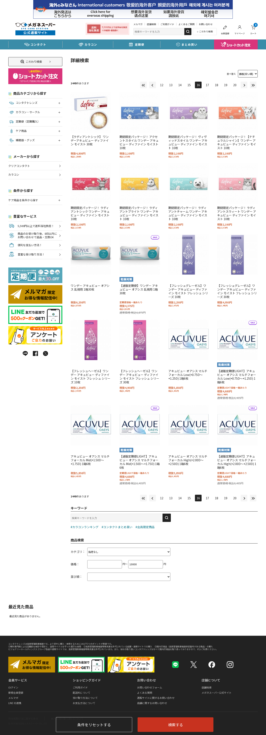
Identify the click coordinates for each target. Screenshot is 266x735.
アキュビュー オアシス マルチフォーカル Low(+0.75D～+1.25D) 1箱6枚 (187, 374)
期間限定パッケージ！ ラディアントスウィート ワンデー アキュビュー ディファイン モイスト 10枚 (236, 213)
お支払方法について (84, 702)
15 (189, 85)
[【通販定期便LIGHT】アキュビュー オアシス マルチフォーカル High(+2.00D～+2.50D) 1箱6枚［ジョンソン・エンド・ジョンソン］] (237, 425)
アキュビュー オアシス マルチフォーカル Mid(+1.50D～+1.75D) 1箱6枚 (90, 460)
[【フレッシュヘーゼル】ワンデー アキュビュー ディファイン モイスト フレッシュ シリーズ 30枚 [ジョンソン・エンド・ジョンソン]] (139, 340)
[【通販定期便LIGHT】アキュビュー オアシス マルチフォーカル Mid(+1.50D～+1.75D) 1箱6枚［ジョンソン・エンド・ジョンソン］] (139, 425)
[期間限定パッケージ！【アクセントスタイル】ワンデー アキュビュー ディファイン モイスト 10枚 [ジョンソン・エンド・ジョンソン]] (139, 112)
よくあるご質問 (187, 24)
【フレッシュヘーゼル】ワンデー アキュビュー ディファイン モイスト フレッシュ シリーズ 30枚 (139, 376)
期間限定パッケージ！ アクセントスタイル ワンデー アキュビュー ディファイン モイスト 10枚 (139, 142)
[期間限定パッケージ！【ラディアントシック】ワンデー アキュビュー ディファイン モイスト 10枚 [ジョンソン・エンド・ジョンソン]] (91, 183)
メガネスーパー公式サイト (217, 692)
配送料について (81, 692)
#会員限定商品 (145, 527)
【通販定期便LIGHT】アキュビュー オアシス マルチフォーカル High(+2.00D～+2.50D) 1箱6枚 (236, 462)
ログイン (13, 687)
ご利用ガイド (167, 24)
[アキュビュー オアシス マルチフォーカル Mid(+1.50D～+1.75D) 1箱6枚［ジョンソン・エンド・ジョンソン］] (91, 425)
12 (161, 85)
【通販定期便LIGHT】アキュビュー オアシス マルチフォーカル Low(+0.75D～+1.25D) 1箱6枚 (236, 376)
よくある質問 (144, 692)
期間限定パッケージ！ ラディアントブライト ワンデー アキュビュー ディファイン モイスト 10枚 (138, 213)
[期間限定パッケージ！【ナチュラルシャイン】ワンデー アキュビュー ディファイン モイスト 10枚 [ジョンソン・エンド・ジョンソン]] (237, 112)
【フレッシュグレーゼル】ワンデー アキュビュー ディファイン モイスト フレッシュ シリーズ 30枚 (237, 291)
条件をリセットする (94, 724)
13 (170, 85)
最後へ (253, 85)
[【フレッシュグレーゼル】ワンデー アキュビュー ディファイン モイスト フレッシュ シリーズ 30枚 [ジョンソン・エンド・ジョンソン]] (237, 254)
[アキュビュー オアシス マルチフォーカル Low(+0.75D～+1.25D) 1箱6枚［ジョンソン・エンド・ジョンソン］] (188, 340)
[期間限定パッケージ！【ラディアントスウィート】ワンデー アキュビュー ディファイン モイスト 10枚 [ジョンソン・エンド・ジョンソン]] (237, 183)
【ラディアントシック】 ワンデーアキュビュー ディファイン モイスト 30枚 (90, 140)
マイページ (239, 33)
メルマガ (138, 24)
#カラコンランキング (85, 527)
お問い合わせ (206, 24)
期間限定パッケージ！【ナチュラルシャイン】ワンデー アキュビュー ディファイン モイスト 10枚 (236, 142)
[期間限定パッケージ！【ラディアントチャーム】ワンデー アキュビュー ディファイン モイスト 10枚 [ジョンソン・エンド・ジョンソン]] (188, 183)
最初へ (143, 85)
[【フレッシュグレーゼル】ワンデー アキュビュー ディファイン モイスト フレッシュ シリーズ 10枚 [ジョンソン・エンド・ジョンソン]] (188, 254)
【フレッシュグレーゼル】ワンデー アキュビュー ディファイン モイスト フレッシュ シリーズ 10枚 (188, 291)
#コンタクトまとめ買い (117, 527)
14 (180, 85)
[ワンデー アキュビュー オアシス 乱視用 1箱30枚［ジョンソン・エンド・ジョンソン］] (91, 254)
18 (216, 85)
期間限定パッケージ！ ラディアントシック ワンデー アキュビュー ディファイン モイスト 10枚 (90, 213)
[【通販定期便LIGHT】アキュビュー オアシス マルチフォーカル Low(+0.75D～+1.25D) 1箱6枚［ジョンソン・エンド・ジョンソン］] (237, 340)
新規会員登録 (15, 692)
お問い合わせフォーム (149, 687)
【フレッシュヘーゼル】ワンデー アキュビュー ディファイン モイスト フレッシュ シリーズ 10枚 (90, 376)
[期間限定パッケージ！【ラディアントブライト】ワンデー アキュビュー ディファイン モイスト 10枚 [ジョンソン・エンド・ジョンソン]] (139, 183)
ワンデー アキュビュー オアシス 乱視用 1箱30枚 (90, 287)
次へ (244, 85)
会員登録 (225, 33)
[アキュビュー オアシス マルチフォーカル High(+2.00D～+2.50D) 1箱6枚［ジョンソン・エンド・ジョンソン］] (188, 425)
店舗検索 (151, 24)
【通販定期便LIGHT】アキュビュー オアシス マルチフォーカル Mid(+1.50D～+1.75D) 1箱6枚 (139, 462)
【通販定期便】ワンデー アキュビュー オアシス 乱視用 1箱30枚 (138, 289)
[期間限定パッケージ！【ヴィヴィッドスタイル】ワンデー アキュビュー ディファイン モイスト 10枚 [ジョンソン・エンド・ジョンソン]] (188, 112)
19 (225, 85)
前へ (152, 85)
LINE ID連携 (14, 702)
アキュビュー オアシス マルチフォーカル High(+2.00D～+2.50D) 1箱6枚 (187, 460)
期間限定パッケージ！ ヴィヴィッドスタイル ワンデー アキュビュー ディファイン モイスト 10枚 (187, 142)
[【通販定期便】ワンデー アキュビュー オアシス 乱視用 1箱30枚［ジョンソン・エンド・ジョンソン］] (139, 254)
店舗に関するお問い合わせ (152, 702)
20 (234, 85)
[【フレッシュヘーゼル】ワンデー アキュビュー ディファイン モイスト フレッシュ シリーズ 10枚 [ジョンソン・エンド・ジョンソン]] (91, 340)
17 (207, 85)
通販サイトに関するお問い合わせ (156, 697)
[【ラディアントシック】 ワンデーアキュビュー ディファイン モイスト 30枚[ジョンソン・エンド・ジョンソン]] (91, 112)
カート (253, 29)
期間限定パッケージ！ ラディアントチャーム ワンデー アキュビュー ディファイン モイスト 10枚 (187, 213)
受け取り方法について (85, 697)
